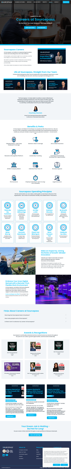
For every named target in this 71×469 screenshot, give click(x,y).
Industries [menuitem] (38, 454)
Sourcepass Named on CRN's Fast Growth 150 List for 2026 (14, 404)
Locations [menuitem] (21, 458)
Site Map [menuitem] (67, 467)
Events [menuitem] (37, 452)
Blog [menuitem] (37, 450)
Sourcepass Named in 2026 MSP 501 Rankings (35, 402)
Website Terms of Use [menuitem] (53, 467)
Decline (64, 464)
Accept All (56, 464)
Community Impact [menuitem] (23, 454)
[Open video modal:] (14, 84)
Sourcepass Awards (11, 401)
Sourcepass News (10, 400)
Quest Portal (66, 2)
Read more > (10, 416)
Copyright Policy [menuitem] (43, 467)
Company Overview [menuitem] (23, 450)
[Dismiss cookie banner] (67, 449)
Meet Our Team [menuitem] (22, 452)
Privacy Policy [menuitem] (61, 467)
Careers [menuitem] (21, 456)
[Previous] (3, 22)
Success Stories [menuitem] (39, 458)
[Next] (68, 22)
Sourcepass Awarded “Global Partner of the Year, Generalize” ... (56, 405)
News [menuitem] (37, 456)
